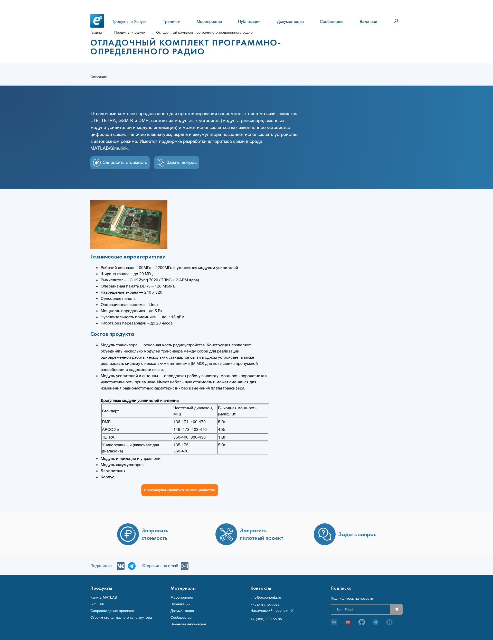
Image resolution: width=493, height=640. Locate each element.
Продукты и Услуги (129, 21)
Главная (96, 32)
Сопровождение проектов (112, 611)
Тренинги (172, 21)
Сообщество (332, 21)
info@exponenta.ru (266, 597)
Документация (290, 21)
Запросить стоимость (125, 162)
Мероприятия (209, 21)
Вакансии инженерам (188, 624)
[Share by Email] (183, 565)
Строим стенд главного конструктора (121, 617)
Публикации (249, 21)
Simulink (97, 604)
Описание (98, 77)
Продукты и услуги (129, 32)
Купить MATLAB (103, 597)
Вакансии (368, 21)
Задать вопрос (182, 162)
